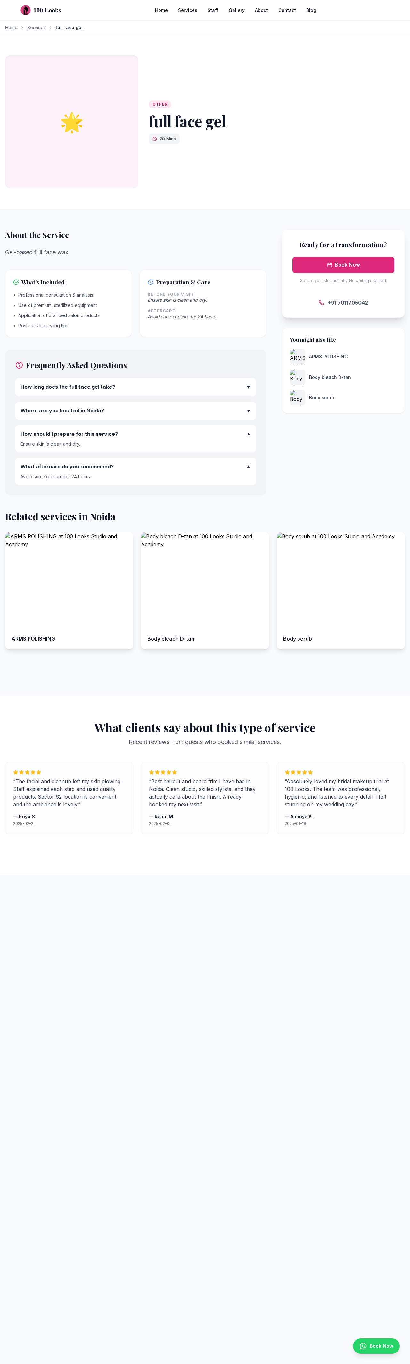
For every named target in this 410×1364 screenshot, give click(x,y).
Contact (287, 10)
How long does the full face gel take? (135, 387)
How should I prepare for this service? (135, 434)
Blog (311, 10)
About (261, 10)
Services (187, 10)
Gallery (237, 10)
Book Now (347, 264)
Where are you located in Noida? (135, 410)
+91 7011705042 (348, 302)
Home (161, 10)
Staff (213, 10)
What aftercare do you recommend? (135, 466)
